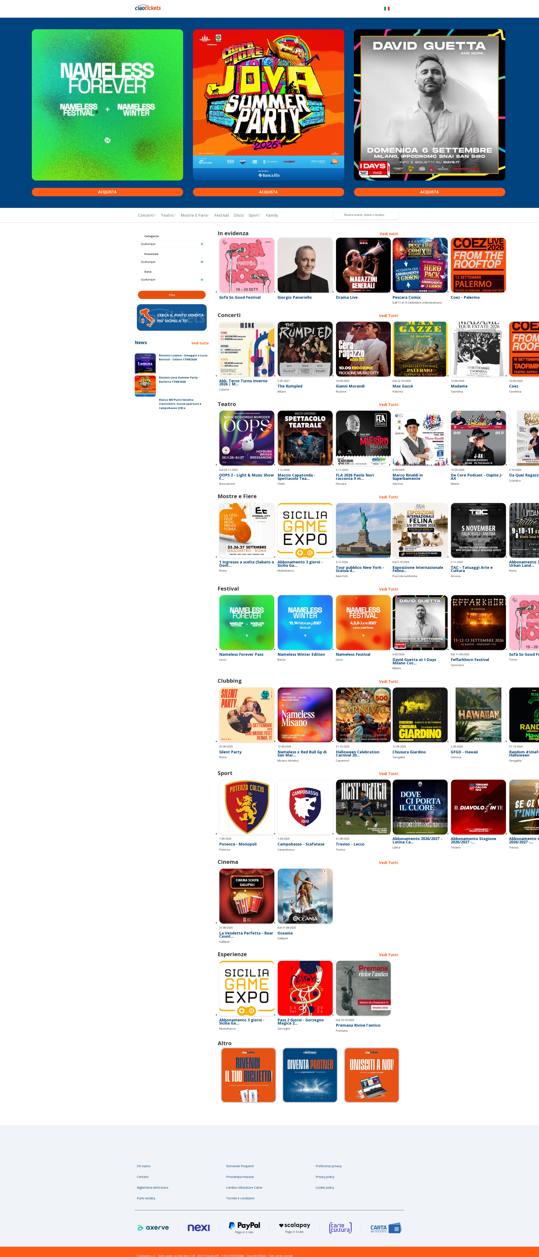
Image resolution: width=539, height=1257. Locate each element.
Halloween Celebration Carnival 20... (357, 740)
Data (147, 271)
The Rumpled (290, 382)
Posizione (151, 254)
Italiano (387, 9)
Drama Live (347, 297)
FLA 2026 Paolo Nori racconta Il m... (355, 473)
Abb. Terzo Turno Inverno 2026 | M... (243, 378)
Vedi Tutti (388, 939)
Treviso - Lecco (350, 830)
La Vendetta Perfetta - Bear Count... (246, 920)
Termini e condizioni (240, 1183)
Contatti (142, 1161)
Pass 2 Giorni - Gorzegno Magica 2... (301, 1007)
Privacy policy (325, 1161)
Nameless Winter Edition (301, 649)
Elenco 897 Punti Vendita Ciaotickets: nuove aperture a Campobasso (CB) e (180, 404)
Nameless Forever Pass (241, 649)
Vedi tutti (389, 233)
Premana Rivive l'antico (358, 1010)
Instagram (398, 1130)
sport (254, 215)
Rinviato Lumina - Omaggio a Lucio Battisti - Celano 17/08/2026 (183, 357)
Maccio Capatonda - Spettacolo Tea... (296, 473)
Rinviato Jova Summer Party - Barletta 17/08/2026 (179, 380)
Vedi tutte (200, 343)
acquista (107, 192)
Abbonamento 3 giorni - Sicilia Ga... (300, 559)
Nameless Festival (353, 649)
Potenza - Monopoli (238, 830)
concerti (146, 215)
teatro (167, 215)
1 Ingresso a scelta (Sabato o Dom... (246, 559)
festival (222, 215)
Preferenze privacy (329, 1151)
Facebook (375, 1130)
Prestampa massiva (240, 1161)
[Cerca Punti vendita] (172, 330)
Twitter (387, 1130)
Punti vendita (146, 1183)
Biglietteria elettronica (152, 1172)
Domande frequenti (240, 1151)
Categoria (151, 236)
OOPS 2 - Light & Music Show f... (246, 473)
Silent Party (230, 738)
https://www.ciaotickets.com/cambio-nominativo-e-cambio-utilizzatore (259, 1060)
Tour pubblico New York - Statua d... (360, 565)
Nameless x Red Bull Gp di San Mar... (302, 740)
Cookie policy (325, 1172)
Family (272, 215)
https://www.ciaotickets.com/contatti (320, 1060)
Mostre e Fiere (194, 215)
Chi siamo (143, 1151)
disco (239, 215)
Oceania (285, 918)
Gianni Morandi (350, 382)
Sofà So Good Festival (240, 297)
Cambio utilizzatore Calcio (244, 1172)
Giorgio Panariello (295, 297)
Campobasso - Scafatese (301, 830)
